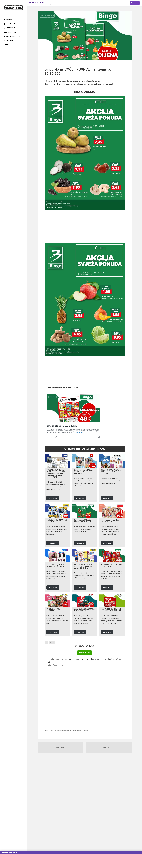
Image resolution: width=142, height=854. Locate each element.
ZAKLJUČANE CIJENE (13, 36)
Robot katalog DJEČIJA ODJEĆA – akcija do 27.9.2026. (83, 472)
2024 (58, 730)
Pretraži (133, 3)
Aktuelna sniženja (65, 730)
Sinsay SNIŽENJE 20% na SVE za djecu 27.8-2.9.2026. (111, 472)
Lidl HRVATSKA (11, 40)
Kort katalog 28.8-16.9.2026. (53, 610)
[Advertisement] (84, 226)
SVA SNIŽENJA (84, 653)
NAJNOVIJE (10, 20)
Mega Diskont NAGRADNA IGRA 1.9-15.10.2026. (84, 610)
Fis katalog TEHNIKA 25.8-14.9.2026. (57, 521)
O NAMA (7, 44)
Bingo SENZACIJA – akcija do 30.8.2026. (111, 565)
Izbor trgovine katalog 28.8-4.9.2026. (110, 521)
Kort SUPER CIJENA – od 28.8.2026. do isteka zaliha (111, 610)
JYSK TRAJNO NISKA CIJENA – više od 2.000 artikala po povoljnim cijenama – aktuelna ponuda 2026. (55, 473)
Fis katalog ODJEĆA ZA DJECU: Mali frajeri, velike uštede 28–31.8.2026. (84, 566)
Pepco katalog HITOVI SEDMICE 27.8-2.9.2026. (55, 565)
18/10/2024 (49, 730)
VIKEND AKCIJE (11, 32)
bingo (87, 730)
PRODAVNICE (10, 24)
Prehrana (79, 730)
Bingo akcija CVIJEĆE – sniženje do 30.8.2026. (83, 521)
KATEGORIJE (10, 28)
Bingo (74, 730)
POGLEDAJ (53, 498)
